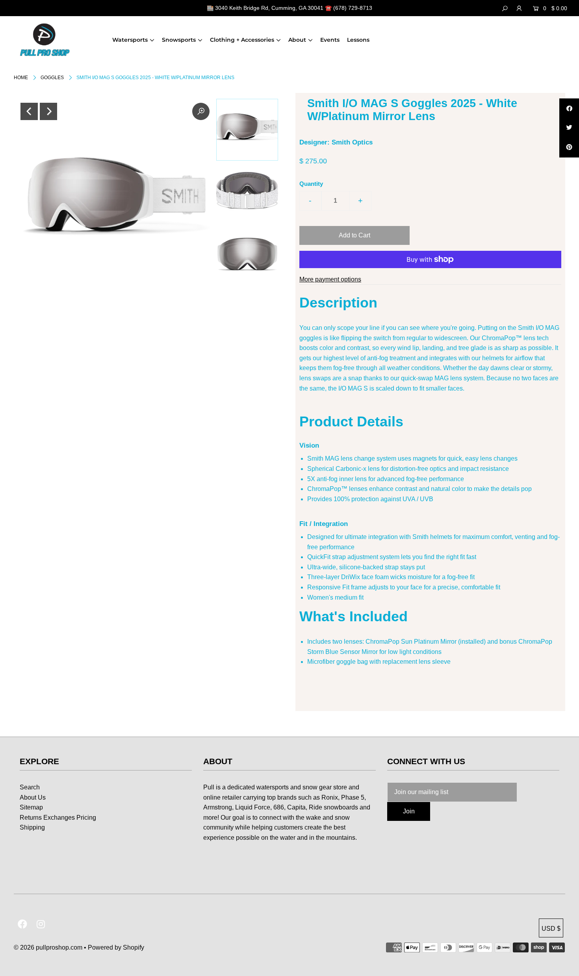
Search (30, 787)
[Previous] (29, 111)
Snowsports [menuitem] (179, 39)
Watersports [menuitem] (130, 39)
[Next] (48, 111)
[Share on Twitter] (569, 128)
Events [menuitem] (330, 39)
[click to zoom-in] (201, 111)
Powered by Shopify (116, 947)
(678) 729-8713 (352, 8)
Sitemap (31, 807)
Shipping (32, 827)
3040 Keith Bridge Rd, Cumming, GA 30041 (269, 8)
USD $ (551, 928)
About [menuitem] (297, 39)
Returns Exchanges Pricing (58, 817)
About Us (33, 797)
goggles (52, 77)
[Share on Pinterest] (569, 147)
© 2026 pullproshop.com (48, 947)
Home (21, 77)
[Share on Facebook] (569, 108)
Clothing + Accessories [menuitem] (242, 39)
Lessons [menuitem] (358, 39)
